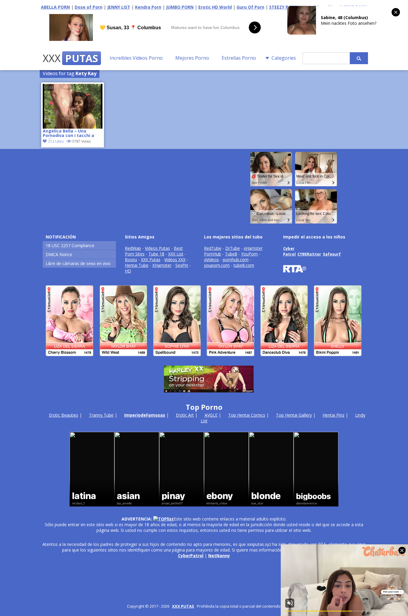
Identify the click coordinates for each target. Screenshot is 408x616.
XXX (70, 58)
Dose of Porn (88, 7)
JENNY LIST (118, 7)
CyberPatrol (190, 555)
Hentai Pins (333, 415)
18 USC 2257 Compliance (70, 245)
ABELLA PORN (55, 7)
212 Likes (56, 141)
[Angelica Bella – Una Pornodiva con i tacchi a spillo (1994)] (72, 106)
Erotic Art (185, 415)
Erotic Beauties (63, 415)
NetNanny (219, 555)
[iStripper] (204, 358)
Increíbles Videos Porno (136, 58)
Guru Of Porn (250, 7)
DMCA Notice (59, 254)
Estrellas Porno (239, 58)
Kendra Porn (148, 7)
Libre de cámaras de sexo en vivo (78, 263)
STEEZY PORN (283, 7)
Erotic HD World (215, 7)
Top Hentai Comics (246, 415)
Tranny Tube (101, 415)
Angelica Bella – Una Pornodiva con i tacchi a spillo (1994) (68, 134)
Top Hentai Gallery (294, 415)
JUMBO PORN (180, 7)
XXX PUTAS (183, 606)
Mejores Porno (192, 58)
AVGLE (211, 415)
